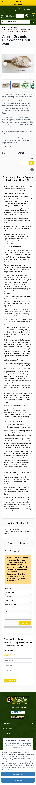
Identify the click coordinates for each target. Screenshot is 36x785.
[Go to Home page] (9, 16)
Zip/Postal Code (10, 604)
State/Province (10, 596)
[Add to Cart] (31, 163)
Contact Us (20, 16)
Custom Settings (18, 780)
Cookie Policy (19, 760)
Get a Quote (24, 623)
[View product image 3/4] (25, 85)
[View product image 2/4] (16, 85)
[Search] (32, 22)
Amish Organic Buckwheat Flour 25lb (15, 31)
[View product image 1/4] (6, 85)
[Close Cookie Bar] (34, 752)
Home (4, 27)
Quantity (8, 611)
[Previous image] (5, 64)
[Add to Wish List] (32, 169)
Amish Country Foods (10, 29)
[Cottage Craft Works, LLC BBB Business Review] (18, 712)
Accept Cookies (18, 774)
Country (8, 588)
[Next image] (31, 64)
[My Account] (26, 15)
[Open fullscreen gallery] (31, 76)
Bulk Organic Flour (25, 29)
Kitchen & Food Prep (14, 27)
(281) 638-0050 (22, 707)
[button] (18, 63)
